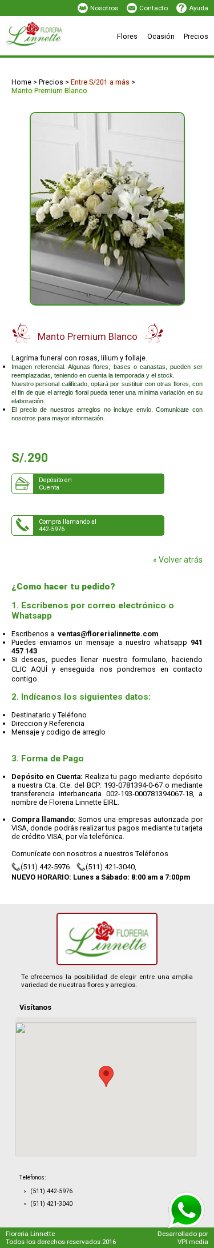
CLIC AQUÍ (29, 669)
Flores (127, 36)
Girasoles (141, 54)
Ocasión (161, 36)
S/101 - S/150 (147, 54)
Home (21, 82)
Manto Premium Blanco (49, 91)
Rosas (64, 54)
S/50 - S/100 (73, 54)
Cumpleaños (146, 54)
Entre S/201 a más (100, 82)
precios (51, 82)
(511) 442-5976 (45, 866)
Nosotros (104, 8)
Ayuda (198, 8)
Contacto (153, 8)
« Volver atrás (178, 559)
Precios (196, 36)
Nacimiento (73, 54)
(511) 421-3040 (110, 866)
